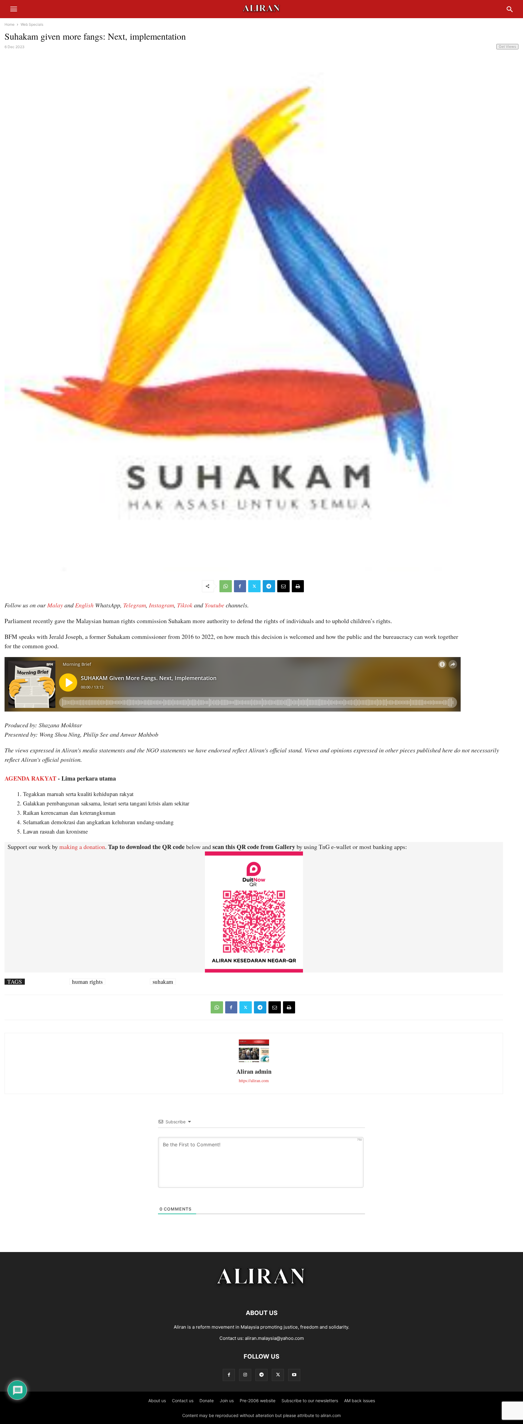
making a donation (82, 847)
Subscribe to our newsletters (309, 1400)
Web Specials (32, 24)
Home (10, 24)
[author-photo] (254, 1061)
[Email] (283, 586)
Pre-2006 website (257, 1400)
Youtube (214, 605)
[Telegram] (269, 586)
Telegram (134, 605)
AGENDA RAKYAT (30, 778)
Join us (227, 1400)
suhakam (163, 982)
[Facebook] (240, 586)
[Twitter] (254, 586)
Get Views (507, 46)
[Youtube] (294, 1375)
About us (157, 1400)
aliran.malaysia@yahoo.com (274, 1338)
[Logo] (261, 1294)
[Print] (298, 586)
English (84, 605)
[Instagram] (245, 1375)
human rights (87, 982)
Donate (206, 1400)
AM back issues (359, 1400)
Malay (55, 605)
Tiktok (184, 605)
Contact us (182, 1400)
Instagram (161, 605)
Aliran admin (253, 1071)
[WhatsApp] (225, 586)
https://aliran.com (254, 1080)
